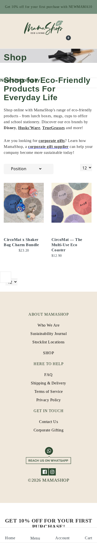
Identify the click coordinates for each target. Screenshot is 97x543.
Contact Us (48, 422)
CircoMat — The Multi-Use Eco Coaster (66, 244)
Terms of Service (48, 391)
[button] (44, 193)
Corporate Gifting (49, 430)
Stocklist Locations (48, 342)
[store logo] (48, 27)
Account (62, 538)
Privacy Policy (48, 400)
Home (10, 538)
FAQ (48, 375)
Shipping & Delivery (48, 383)
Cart (88, 538)
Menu (35, 538)
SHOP (48, 353)
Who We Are (48, 325)
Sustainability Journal (48, 333)
